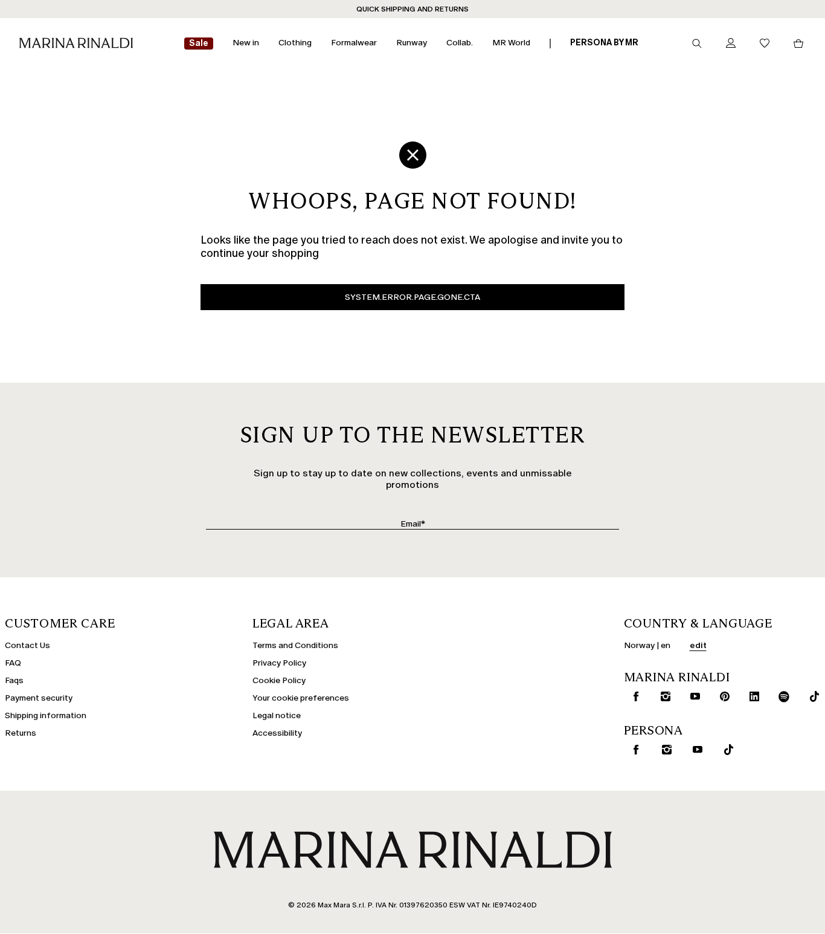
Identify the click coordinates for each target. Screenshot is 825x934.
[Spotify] (781, 696)
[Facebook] (633, 696)
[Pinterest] (722, 696)
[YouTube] (692, 696)
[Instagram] (662, 696)
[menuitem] (198, 43)
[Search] (697, 43)
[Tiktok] (811, 696)
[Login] (731, 44)
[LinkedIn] (751, 696)
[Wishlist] (764, 44)
